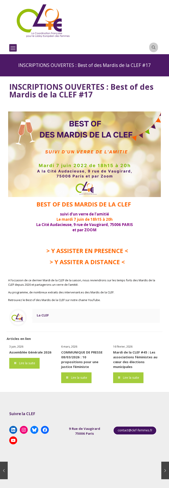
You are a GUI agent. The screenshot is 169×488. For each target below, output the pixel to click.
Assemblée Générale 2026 (30, 352)
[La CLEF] (43, 21)
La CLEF (43, 315)
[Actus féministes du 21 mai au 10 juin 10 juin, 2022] (165, 470)
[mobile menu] (13, 48)
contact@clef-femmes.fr (135, 430)
